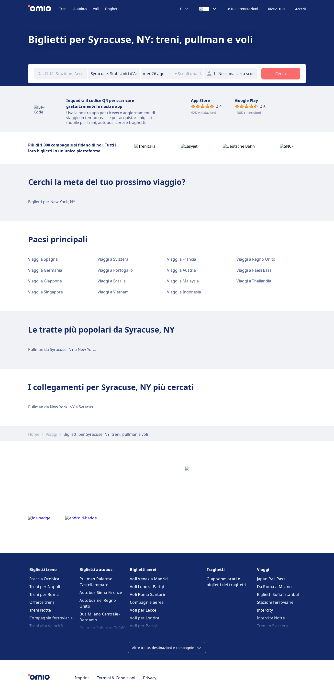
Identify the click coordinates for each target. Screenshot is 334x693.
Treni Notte (40, 610)
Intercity (265, 610)
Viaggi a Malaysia (183, 281)
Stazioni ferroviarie (275, 602)
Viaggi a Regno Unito (255, 259)
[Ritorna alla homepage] (43, 9)
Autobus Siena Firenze (100, 592)
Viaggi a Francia (181, 259)
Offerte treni (41, 602)
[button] (156, 73)
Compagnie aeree (147, 602)
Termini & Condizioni (116, 678)
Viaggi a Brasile (112, 281)
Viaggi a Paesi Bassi (254, 270)
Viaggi (51, 434)
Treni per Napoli (44, 586)
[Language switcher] (208, 9)
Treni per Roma (44, 594)
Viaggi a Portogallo (115, 270)
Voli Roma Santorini (149, 594)
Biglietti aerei (143, 569)
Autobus (80, 8)
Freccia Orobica (44, 578)
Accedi (300, 9)
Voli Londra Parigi (147, 586)
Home (33, 434)
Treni (63, 8)
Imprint (82, 678)
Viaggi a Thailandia (253, 281)
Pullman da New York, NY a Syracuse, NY (65, 407)
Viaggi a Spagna (43, 259)
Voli (96, 8)
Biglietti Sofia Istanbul (278, 594)
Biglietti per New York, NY (51, 201)
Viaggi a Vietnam (113, 292)
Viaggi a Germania (45, 270)
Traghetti (112, 8)
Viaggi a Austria (181, 270)
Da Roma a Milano (274, 586)
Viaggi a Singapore (45, 292)
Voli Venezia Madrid (149, 578)
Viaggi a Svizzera (113, 259)
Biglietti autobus (95, 569)
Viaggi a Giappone (45, 281)
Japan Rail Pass (271, 578)
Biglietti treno (43, 569)
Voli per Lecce (143, 610)
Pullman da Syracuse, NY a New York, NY (65, 349)
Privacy (149, 678)
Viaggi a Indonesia (184, 292)
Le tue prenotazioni (242, 9)
